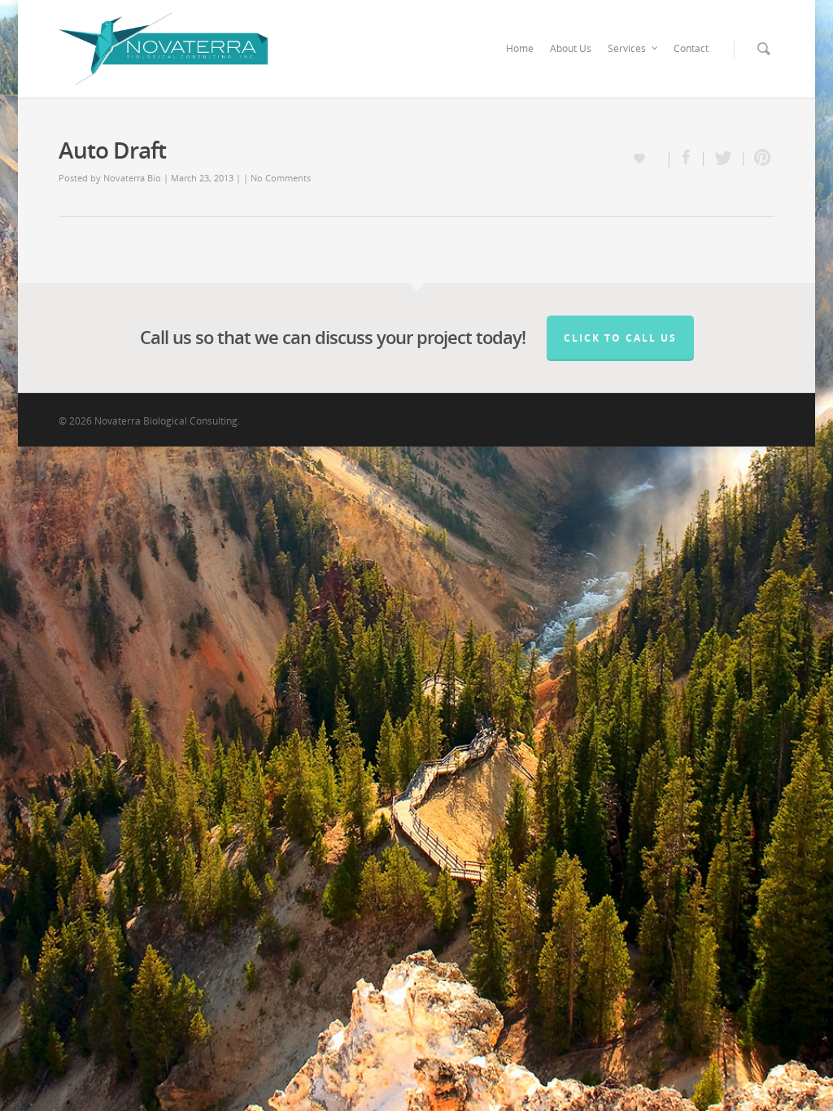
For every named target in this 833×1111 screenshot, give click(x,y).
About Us (570, 48)
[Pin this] (759, 159)
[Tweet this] (724, 159)
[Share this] (686, 159)
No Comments (281, 178)
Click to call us (620, 338)
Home (520, 48)
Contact (691, 48)
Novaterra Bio (132, 178)
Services (627, 48)
